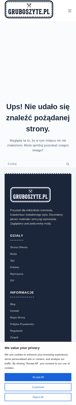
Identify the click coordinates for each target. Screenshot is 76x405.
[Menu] (69, 10)
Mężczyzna (16, 273)
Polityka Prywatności (22, 324)
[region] (38, 373)
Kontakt (14, 310)
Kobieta (14, 267)
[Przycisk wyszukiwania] (67, 163)
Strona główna (18, 247)
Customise (38, 387)
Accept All (38, 377)
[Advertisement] (38, 61)
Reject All (38, 397)
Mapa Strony (17, 317)
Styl (12, 260)
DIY (12, 280)
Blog (12, 304)
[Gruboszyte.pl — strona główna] (30, 194)
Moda (13, 253)
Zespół (14, 337)
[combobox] (34, 164)
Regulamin (16, 330)
